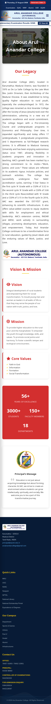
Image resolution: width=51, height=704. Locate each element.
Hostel (4, 638)
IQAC (19, 8)
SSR (37, 8)
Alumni (31, 8)
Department (6, 622)
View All (45, 23)
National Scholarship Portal (12, 603)
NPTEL (5, 595)
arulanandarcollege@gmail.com (14, 546)
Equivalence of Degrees (11, 607)
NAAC (4, 587)
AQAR (42, 8)
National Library (8, 599)
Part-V (4, 634)
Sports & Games (8, 626)
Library (5, 630)
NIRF (25, 8)
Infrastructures (7, 646)
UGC (4, 583)
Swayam (5, 591)
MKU (4, 579)
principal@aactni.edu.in (11, 543)
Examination (10, 8)
